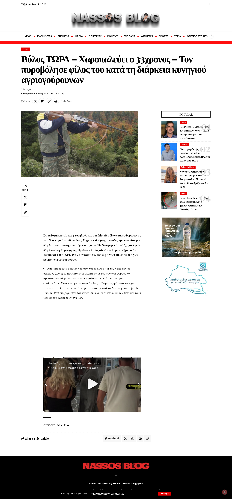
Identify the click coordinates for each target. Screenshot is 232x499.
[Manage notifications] (224, 492)
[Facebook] (209, 4)
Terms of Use (117, 493)
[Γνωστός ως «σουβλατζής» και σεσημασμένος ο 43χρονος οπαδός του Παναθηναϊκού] (169, 200)
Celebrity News (187, 167)
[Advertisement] (36, 17)
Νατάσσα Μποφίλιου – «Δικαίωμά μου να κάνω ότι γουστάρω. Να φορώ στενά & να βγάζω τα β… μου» (194, 179)
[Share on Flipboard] (42, 101)
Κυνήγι (68, 425)
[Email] (140, 438)
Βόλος (60, 425)
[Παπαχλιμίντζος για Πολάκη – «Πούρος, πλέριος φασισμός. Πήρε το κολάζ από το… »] (169, 152)
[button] (164, 494)
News (25, 49)
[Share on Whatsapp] (132, 438)
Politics (184, 144)
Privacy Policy (100, 493)
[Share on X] (35, 101)
